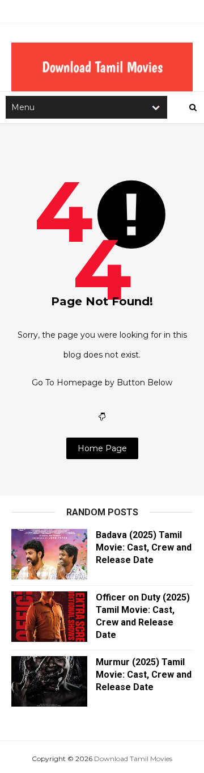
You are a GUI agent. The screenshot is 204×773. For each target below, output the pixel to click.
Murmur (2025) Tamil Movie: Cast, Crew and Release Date (144, 674)
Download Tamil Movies (133, 758)
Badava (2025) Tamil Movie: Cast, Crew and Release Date (144, 547)
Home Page (102, 448)
